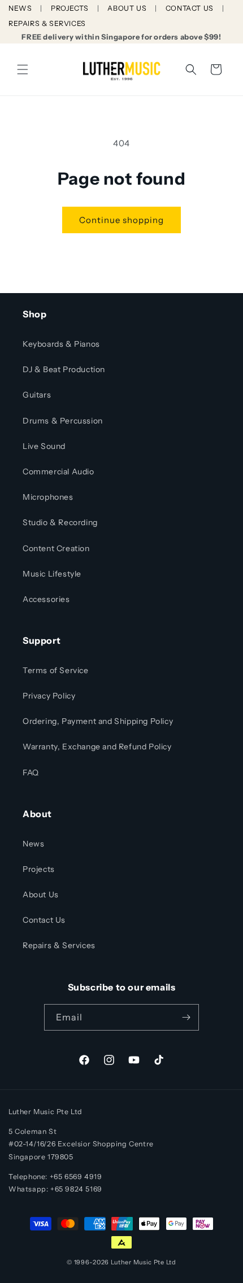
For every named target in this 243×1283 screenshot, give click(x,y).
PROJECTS (70, 8)
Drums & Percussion (63, 421)
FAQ (31, 772)
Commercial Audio (58, 471)
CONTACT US (190, 8)
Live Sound (44, 446)
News (33, 844)
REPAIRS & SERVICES (47, 23)
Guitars (37, 395)
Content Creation (56, 548)
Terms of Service (56, 670)
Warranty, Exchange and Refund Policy (97, 746)
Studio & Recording (60, 522)
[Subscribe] (185, 1017)
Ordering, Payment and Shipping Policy (98, 721)
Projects (39, 869)
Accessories (46, 599)
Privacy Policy (49, 696)
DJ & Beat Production (64, 369)
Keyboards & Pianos (61, 344)
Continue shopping (121, 220)
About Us (41, 894)
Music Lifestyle (52, 574)
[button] (22, 69)
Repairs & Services (59, 945)
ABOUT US (126, 8)
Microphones (48, 497)
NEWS (20, 8)
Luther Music (131, 1262)
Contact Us (44, 920)
